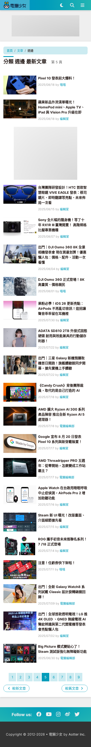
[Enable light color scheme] (62, 5)
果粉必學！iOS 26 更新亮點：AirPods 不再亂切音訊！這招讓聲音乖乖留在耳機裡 (62, 308)
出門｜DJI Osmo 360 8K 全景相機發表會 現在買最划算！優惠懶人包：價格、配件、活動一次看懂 (62, 254)
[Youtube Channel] (49, 714)
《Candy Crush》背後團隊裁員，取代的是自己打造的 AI (60, 388)
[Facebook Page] (38, 714)
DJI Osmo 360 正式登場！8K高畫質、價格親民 (61, 282)
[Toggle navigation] (82, 5)
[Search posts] (72, 5)
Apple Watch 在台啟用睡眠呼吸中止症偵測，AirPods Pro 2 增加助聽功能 (62, 493)
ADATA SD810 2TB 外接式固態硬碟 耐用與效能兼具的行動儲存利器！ (62, 336)
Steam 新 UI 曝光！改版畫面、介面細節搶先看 (61, 517)
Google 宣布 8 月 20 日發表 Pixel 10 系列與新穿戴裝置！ (60, 439)
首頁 (10, 50)
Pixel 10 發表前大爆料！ (56, 78)
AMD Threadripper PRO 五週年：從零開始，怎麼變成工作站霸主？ (61, 465)
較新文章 (18, 688)
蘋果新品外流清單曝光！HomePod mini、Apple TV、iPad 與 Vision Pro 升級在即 (61, 107)
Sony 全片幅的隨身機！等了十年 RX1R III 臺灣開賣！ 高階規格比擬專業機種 (62, 225)
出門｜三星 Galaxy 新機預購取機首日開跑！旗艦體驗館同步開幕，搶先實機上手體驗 (61, 363)
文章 (20, 50)
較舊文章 (72, 688)
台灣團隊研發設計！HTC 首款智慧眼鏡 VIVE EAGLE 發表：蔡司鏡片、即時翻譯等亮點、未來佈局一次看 (62, 195)
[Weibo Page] (67, 714)
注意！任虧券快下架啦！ (56, 563)
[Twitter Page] (77, 714)
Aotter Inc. (77, 734)
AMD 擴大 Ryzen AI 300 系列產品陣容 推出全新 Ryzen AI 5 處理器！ (61, 414)
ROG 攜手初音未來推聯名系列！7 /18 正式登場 (62, 541)
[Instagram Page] (58, 714)
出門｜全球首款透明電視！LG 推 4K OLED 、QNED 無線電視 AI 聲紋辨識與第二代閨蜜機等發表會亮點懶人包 (62, 621)
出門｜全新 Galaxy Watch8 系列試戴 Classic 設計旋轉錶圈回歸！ (61, 592)
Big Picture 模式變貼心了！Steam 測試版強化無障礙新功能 (62, 649)
